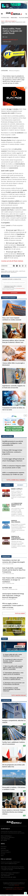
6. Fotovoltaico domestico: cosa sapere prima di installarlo (13, 673)
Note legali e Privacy (19, 887)
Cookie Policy (9, 889)
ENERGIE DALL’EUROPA (15, 521)
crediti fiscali (22, 271)
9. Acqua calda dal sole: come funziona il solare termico (12, 655)
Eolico (2, 855)
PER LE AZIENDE (6, 859)
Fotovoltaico (5, 17)
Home (2, 21)
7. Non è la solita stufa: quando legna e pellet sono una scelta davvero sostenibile (13, 667)
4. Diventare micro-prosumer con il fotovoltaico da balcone (13, 683)
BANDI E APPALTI (16, 489)
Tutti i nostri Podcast (18, 695)
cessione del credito (13, 271)
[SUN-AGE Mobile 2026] (14, 96)
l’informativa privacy (20, 288)
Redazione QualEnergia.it (10, 39)
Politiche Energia (5, 850)
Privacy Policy (3, 895)
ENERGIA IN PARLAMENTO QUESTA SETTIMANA (17, 538)
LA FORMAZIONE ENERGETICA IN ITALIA (16, 505)
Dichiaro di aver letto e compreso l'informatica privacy (13, 286)
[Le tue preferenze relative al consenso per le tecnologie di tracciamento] (25, 893)
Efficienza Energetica (10, 21)
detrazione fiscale (5, 272)
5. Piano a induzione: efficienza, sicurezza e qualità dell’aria (13, 678)
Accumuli (3, 853)
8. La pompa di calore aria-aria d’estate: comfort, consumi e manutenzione (13, 661)
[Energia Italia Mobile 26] (14, 424)
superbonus (14, 272)
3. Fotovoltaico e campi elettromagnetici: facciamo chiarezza (11, 689)
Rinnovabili (14, 17)
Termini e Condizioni (17, 889)
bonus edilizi (4, 271)
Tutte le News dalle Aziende (15, 480)
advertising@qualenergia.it (11, 863)
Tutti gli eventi (20, 613)
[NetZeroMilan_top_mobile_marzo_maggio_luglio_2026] (14, 5)
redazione (16, 885)
